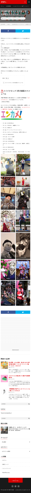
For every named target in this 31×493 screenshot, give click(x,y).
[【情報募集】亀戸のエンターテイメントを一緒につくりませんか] (4, 391)
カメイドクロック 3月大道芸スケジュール (13, 82)
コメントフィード (6, 468)
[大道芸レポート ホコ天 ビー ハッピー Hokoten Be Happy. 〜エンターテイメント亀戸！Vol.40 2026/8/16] (4, 430)
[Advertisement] (15, 333)
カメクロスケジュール (19, 18)
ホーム (2, 6)
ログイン (4, 460)
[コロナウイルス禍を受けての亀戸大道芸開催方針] (4, 378)
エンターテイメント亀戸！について (21, 6)
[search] (29, 404)
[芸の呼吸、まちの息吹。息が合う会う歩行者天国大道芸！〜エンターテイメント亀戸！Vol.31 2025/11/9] (4, 365)
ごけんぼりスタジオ (25, 489)
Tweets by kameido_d (6, 413)
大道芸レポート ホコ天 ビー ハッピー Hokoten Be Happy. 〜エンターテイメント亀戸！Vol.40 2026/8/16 (19, 429)
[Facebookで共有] (8, 31)
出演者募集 (8, 6)
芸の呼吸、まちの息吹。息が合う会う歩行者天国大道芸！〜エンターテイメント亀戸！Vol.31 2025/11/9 (19, 364)
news (11, 18)
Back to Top (15, 480)
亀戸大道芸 (11, 489)
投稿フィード (5, 464)
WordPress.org (5, 472)
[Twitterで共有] (22, 31)
